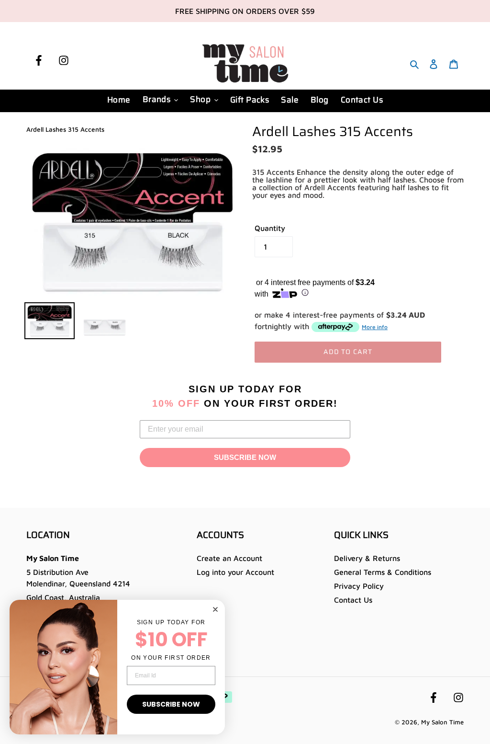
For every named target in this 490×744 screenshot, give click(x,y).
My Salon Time (442, 722)
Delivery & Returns (367, 558)
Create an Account (229, 558)
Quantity (270, 228)
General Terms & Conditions (382, 572)
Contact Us (353, 599)
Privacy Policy (359, 586)
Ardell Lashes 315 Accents (65, 129)
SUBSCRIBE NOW (245, 457)
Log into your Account (235, 572)
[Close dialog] (215, 609)
